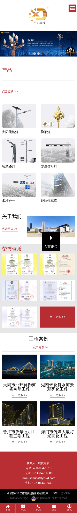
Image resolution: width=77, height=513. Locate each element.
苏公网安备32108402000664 (51, 498)
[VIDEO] (51, 226)
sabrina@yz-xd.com (42, 478)
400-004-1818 (42, 468)
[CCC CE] (57, 290)
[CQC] (19, 317)
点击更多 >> (10, 91)
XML (55, 493)
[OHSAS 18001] (19, 290)
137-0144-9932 (42, 483)
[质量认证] (19, 264)
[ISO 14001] (57, 264)
